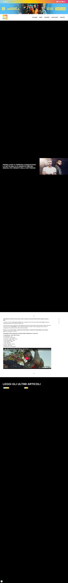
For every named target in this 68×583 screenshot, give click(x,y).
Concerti (46, 17)
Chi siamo (34, 17)
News (40, 17)
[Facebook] (57, 1)
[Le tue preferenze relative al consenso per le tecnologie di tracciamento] (1, 581)
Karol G (26, 393)
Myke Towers (6, 393)
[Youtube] (62, 1)
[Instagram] (59, 1)
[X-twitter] (64, 1)
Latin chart (54, 17)
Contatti (62, 17)
